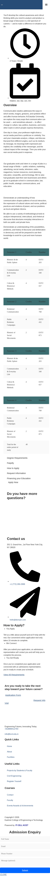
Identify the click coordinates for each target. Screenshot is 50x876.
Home (9, 746)
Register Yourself (14, 781)
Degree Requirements (17, 458)
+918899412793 (11, 729)
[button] (46, 5)
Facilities (10, 757)
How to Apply (13, 468)
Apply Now (13, 482)
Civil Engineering (14, 776)
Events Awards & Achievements (20, 806)
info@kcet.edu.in (11, 734)
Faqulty (10, 463)
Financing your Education (19, 478)
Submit (25, 870)
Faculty (10, 800)
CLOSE (3, 874)
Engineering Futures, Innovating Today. (21, 727)
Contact (10, 795)
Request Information (16, 473)
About (9, 752)
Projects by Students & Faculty (19, 770)
